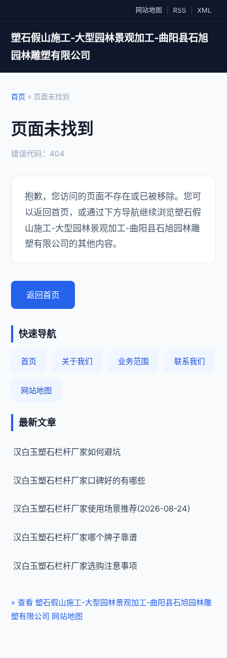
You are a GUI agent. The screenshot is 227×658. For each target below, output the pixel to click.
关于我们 (77, 361)
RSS (179, 10)
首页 (18, 96)
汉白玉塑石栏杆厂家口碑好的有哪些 (79, 480)
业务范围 (133, 361)
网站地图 (149, 10)
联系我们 (189, 361)
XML (204, 10)
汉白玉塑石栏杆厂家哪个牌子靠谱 (75, 537)
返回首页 (43, 295)
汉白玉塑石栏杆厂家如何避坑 (67, 452)
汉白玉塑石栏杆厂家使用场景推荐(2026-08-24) (101, 508)
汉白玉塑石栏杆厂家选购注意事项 (75, 566)
